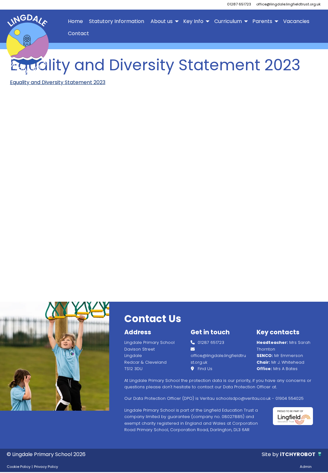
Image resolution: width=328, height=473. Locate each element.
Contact (78, 33)
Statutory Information (116, 21)
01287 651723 (239, 4)
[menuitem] (75, 21)
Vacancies (296, 21)
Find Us (204, 368)
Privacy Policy (46, 466)
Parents (262, 21)
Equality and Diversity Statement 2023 (57, 82)
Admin (306, 466)
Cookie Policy (18, 466)
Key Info (193, 21)
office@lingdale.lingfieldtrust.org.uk (288, 4)
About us (162, 21)
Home (75, 21)
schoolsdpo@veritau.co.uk (243, 398)
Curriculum (228, 21)
